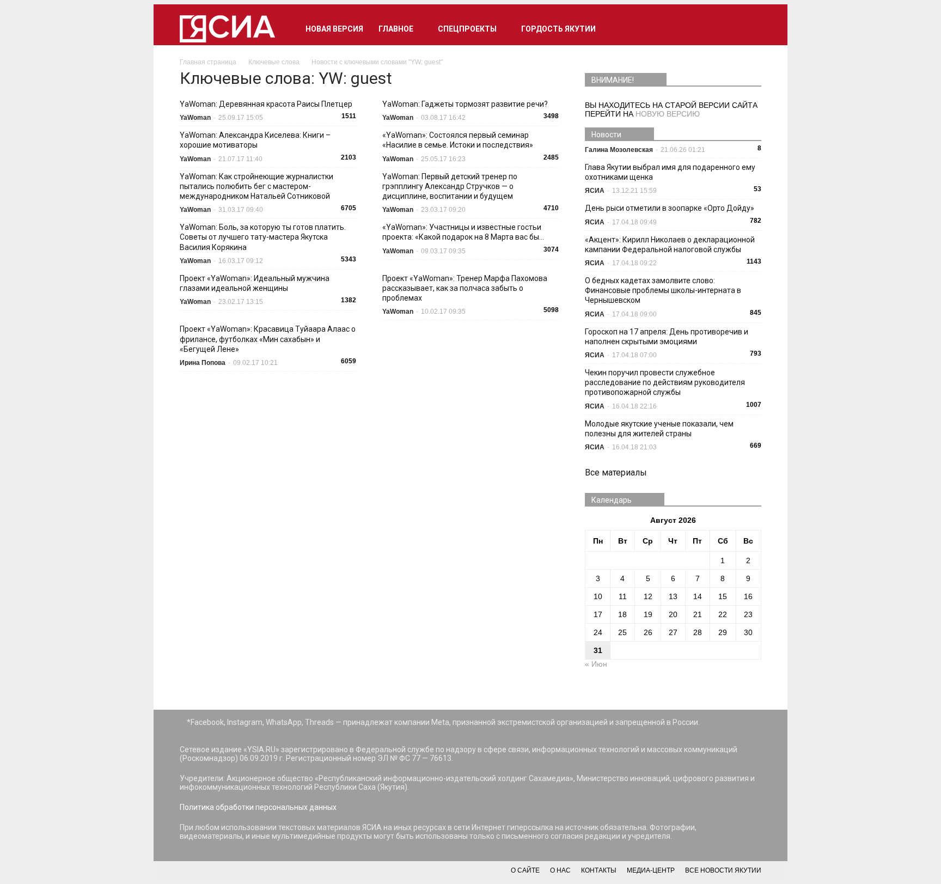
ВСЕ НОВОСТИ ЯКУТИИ (723, 870)
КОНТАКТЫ (598, 870)
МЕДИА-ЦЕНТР (651, 870)
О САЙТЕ (525, 870)
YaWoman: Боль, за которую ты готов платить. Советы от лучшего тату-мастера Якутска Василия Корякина (263, 237)
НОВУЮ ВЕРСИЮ (668, 113)
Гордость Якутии (558, 29)
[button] (748, 29)
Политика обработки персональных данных (258, 807)
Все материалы (616, 472)
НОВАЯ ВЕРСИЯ (334, 29)
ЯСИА (594, 190)
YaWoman (195, 117)
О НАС (560, 870)
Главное (395, 29)
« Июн (596, 664)
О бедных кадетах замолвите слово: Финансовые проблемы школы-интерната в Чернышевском (663, 290)
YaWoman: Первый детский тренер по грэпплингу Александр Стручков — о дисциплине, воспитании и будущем (449, 186)
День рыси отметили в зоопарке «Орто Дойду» (669, 208)
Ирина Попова (202, 363)
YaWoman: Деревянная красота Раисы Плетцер (266, 104)
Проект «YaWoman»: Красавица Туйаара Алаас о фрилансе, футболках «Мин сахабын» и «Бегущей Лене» (268, 339)
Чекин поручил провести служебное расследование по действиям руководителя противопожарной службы (665, 382)
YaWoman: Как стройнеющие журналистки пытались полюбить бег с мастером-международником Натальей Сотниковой (256, 186)
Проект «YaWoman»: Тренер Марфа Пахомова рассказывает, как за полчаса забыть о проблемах (464, 288)
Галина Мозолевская (619, 150)
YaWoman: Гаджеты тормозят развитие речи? (465, 104)
